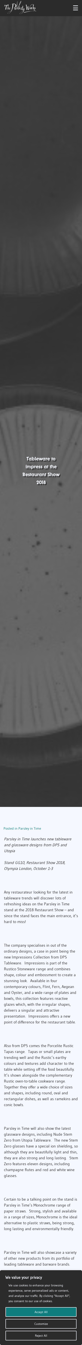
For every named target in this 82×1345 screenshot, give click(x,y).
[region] (41, 1307)
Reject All (41, 1336)
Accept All (41, 1312)
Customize (41, 1324)
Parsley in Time (29, 828)
